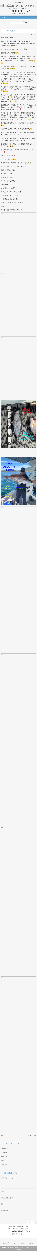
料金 (2, 1160)
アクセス (4, 1165)
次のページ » (32, 1135)
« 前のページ (5, 1135)
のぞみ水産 (5, 1210)
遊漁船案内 (5, 1148)
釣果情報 (4, 1152)
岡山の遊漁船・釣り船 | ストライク (18, 5)
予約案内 (4, 1156)
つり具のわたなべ (7, 1198)
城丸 (2, 1191)
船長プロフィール (7, 1178)
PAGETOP (31, 1222)
